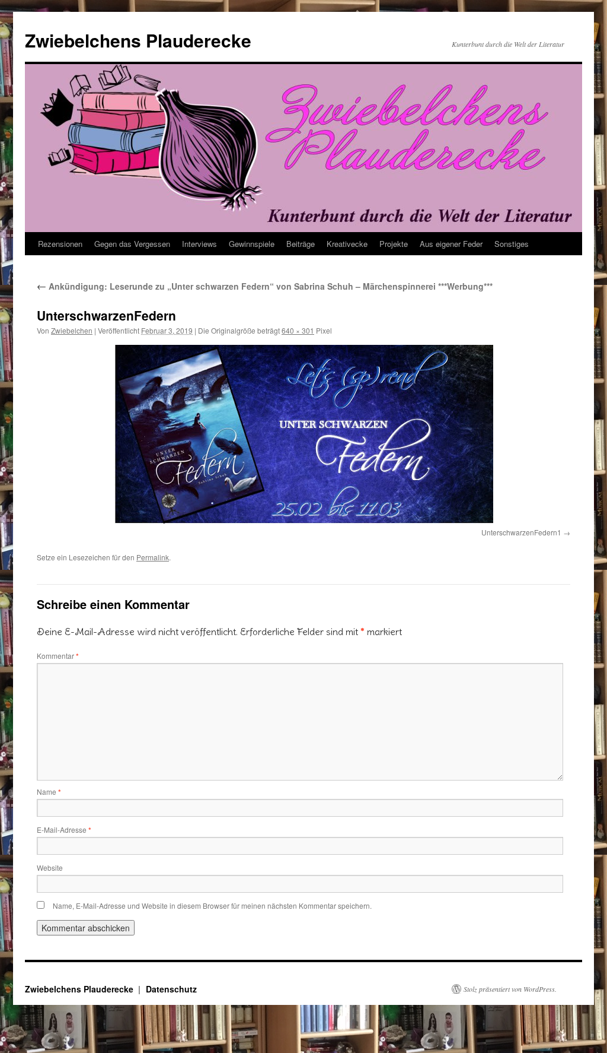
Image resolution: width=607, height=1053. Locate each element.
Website (50, 867)
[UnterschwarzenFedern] (303, 434)
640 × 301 (298, 330)
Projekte (393, 243)
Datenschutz (171, 989)
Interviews (199, 243)
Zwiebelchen (71, 330)
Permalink (152, 557)
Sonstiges (511, 243)
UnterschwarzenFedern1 (521, 532)
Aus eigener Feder (451, 243)
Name (49, 791)
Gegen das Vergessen (132, 243)
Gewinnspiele (251, 243)
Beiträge (300, 243)
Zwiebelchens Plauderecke (138, 40)
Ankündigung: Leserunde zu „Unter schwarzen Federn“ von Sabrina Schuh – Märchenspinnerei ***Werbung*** (265, 286)
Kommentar (58, 656)
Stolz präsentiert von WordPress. (510, 989)
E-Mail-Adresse (64, 829)
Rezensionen (60, 243)
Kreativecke (347, 243)
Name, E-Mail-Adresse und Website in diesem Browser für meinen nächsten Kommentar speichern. (212, 905)
